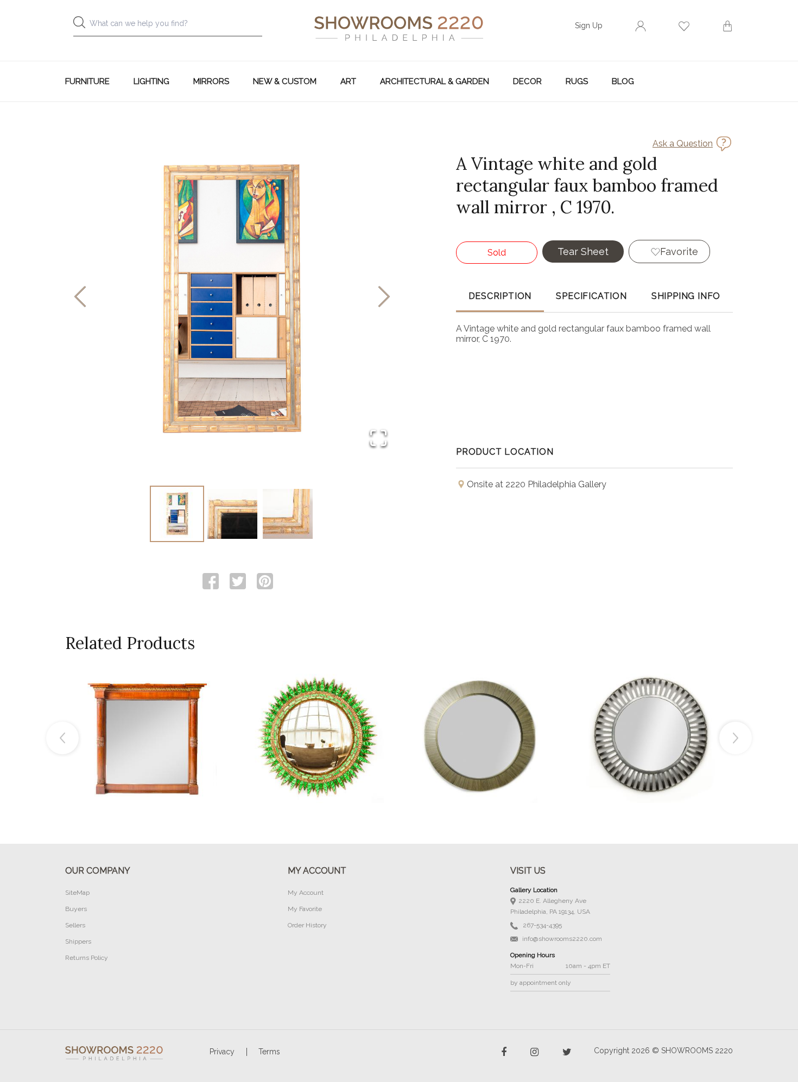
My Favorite (305, 909)
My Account (306, 892)
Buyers (76, 909)
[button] (232, 297)
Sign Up (589, 25)
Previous (62, 738)
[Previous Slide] (80, 297)
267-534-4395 (541, 925)
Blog (623, 81)
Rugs (577, 81)
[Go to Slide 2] (232, 514)
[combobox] (176, 26)
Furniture (87, 81)
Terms (269, 1051)
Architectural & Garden (434, 81)
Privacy (222, 1051)
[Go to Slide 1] (177, 514)
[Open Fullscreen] (378, 438)
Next (736, 738)
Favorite (679, 251)
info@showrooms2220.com (561, 939)
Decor (527, 81)
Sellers (75, 925)
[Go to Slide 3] (288, 514)
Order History (307, 925)
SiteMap (77, 892)
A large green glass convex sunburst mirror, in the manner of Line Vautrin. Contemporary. (316, 711)
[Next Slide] (384, 297)
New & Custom (284, 81)
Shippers (78, 941)
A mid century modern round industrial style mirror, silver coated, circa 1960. (650, 711)
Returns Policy (86, 958)
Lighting (151, 81)
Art (348, 81)
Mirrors (211, 81)
